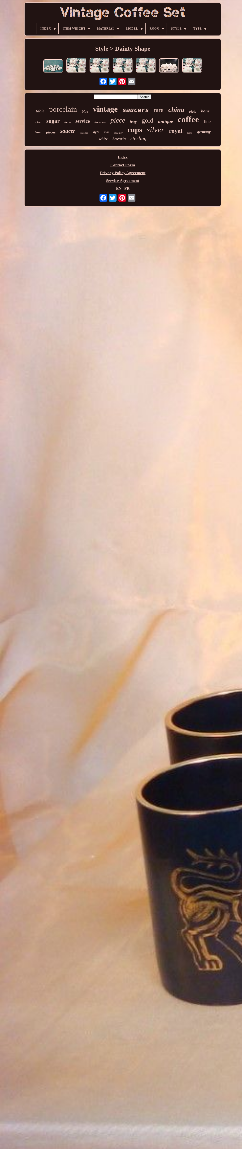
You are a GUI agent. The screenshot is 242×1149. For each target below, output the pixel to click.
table (40, 111)
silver (155, 129)
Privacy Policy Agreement (123, 173)
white (103, 139)
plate (192, 111)
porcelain (63, 109)
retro (189, 132)
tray (133, 121)
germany (204, 132)
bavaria (119, 139)
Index (123, 157)
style (96, 132)
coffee (188, 119)
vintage (105, 109)
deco (68, 122)
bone (205, 111)
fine (207, 121)
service (82, 121)
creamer (118, 132)
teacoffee (84, 133)
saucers (135, 110)
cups (134, 129)
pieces (51, 132)
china (176, 109)
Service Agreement (122, 180)
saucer (67, 131)
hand (38, 132)
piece (117, 120)
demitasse (100, 122)
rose (106, 132)
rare (159, 109)
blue (85, 111)
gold (147, 120)
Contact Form (122, 165)
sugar (53, 121)
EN (118, 188)
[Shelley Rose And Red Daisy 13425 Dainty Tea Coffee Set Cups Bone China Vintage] (53, 66)
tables (38, 122)
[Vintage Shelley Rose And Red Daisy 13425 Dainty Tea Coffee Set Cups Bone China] (99, 66)
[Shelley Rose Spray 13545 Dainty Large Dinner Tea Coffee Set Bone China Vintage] (169, 66)
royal (175, 131)
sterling (138, 138)
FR (127, 188)
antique (165, 121)
